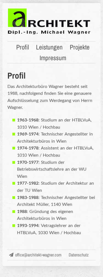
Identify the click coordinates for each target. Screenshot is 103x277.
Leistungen (49, 47)
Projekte (80, 47)
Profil (22, 47)
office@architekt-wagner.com (38, 255)
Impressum (53, 57)
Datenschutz (79, 255)
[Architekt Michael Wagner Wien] (49, 33)
